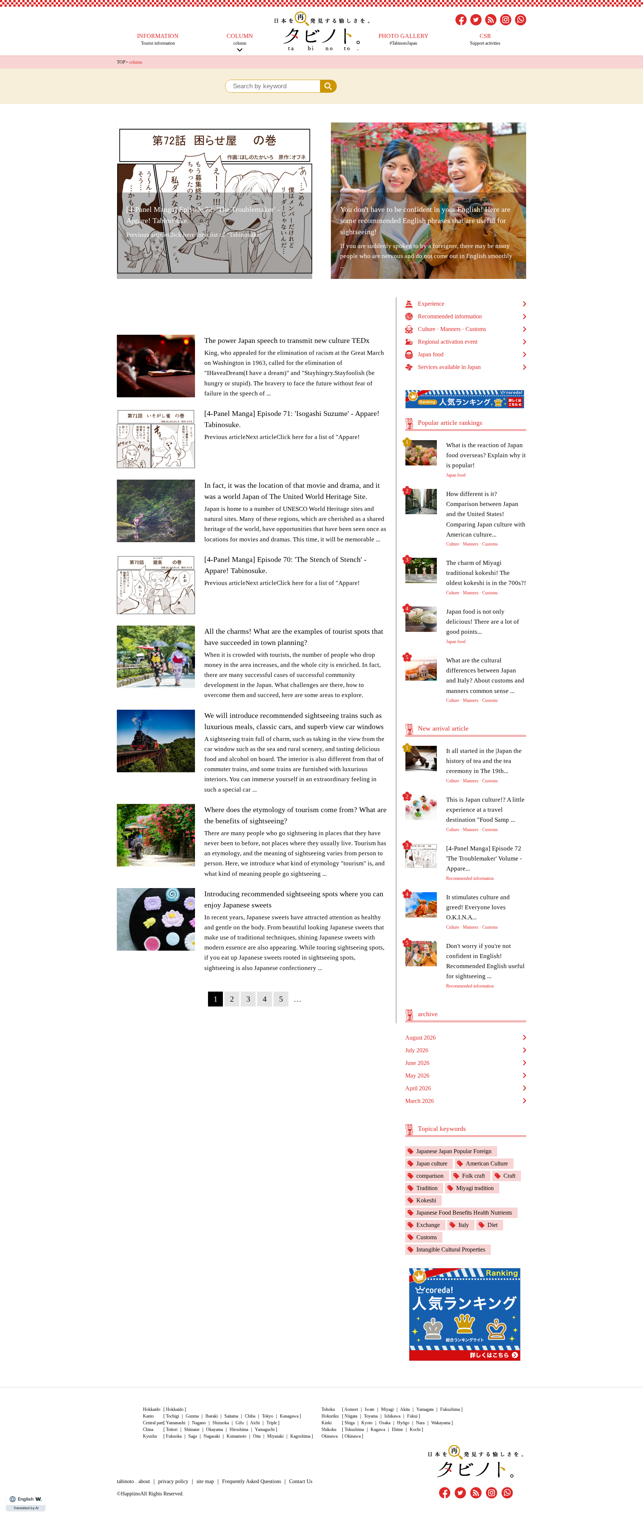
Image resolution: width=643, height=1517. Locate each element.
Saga (192, 1436)
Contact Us (300, 1481)
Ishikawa (392, 1416)
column (240, 39)
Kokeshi (426, 1200)
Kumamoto (236, 1436)
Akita (405, 1409)
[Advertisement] (256, 314)
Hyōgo (403, 1422)
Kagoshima (300, 1436)
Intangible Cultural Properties (450, 1249)
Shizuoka (220, 1422)
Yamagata (425, 1409)
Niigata (351, 1416)
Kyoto (366, 1422)
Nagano (199, 1422)
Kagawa (378, 1429)
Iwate (369, 1409)
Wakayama (440, 1422)
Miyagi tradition (475, 1188)
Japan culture (431, 1163)
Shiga (350, 1422)
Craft (509, 1176)
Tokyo (267, 1416)
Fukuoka (174, 1436)
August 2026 (420, 1037)
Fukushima (450, 1409)
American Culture (487, 1163)
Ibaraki (211, 1416)
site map (205, 1481)
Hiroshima (239, 1429)
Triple (271, 1422)
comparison (430, 1176)
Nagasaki (212, 1436)
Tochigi (172, 1416)
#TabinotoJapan (403, 39)
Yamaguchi (265, 1429)
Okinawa (353, 1436)
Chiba (250, 1416)
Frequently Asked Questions (251, 1481)
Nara (420, 1422)
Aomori (351, 1409)
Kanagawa (289, 1416)
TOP (121, 62)
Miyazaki (275, 1436)
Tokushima (354, 1429)
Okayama (214, 1429)
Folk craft (473, 1176)
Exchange (428, 1225)
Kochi (415, 1429)
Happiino (130, 1494)
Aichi (255, 1422)
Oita (256, 1436)
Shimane (191, 1429)
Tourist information (158, 39)
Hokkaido (174, 1409)
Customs (426, 1237)
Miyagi (387, 1409)
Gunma (192, 1416)
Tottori (171, 1429)
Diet (492, 1225)
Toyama (371, 1416)
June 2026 (417, 1063)
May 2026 (417, 1075)
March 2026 (419, 1101)
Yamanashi (175, 1422)
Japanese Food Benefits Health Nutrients (464, 1212)
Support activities (485, 39)
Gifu (240, 1422)
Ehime (397, 1429)
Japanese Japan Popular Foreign (454, 1151)
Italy (463, 1225)
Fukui (412, 1416)
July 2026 (416, 1050)
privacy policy (173, 1481)
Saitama (231, 1416)
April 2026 (418, 1088)
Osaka (384, 1422)
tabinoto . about (133, 1481)
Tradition (427, 1188)
